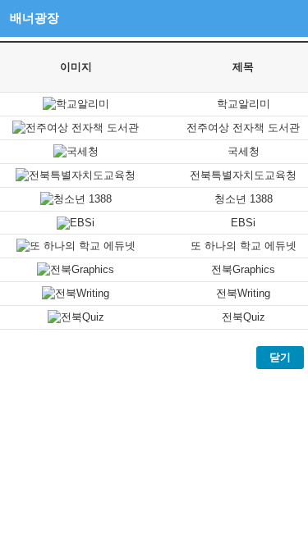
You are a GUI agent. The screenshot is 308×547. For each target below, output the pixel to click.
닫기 (280, 357)
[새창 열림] (76, 104)
